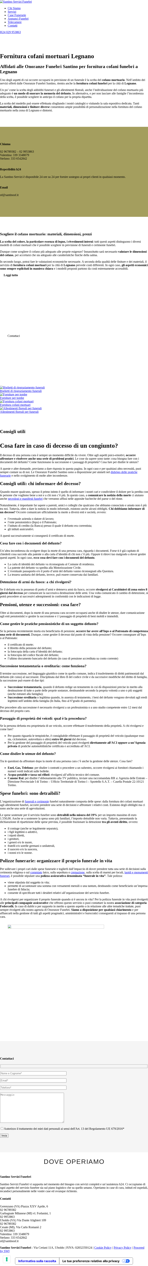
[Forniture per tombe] (13, 394)
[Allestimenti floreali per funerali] (21, 408)
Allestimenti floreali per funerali (19, 411)
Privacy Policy (122, 1247)
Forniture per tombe (12, 398)
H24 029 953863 (10, 32)
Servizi (12, 11)
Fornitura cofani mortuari (15, 404)
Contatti (12, 25)
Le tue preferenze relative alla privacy (90, 1261)
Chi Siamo (14, 8)
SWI (6, 1251)
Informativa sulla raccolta (37, 1261)
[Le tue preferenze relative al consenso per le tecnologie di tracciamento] (6, 1259)
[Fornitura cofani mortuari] (17, 401)
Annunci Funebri (18, 18)
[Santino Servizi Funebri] (16, 1)
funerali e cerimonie (37, 801)
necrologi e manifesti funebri (25, 498)
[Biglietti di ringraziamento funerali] (22, 387)
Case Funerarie (17, 15)
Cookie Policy (103, 1247)
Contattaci (14, 335)
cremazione (78, 872)
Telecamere (15, 22)
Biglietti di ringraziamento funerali (21, 391)
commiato (36, 872)
